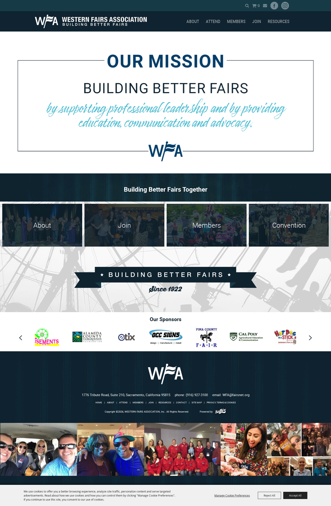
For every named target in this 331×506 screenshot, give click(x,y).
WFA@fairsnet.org (235, 395)
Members (236, 21)
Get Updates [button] (265, 5)
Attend (213, 21)
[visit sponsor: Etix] (94, 338)
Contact (181, 402)
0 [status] (259, 5)
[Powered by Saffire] (221, 411)
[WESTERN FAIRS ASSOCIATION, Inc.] (91, 21)
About (192, 21)
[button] (20, 337)
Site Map (197, 402)
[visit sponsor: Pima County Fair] (174, 338)
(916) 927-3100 (197, 395)
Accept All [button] (295, 495)
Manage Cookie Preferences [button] (232, 495)
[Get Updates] (265, 5)
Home (98, 402)
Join (256, 21)
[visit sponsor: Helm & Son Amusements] (287, 338)
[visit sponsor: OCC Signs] (134, 337)
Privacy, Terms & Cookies (221, 402)
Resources (278, 21)
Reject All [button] (269, 495)
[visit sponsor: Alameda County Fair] (55, 338)
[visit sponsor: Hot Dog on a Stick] (253, 338)
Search (247, 5)
